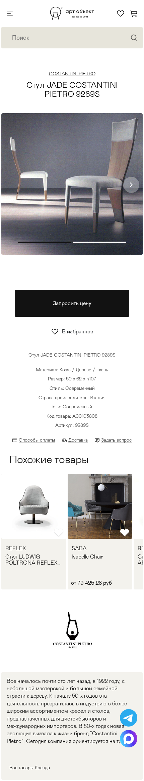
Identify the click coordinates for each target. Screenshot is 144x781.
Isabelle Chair (87, 557)
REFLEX (15, 548)
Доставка (78, 440)
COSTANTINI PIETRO (72, 74)
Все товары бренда (29, 768)
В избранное (77, 331)
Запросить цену (72, 303)
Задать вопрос (116, 440)
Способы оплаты (37, 440)
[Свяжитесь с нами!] (128, 718)
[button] (131, 185)
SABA (79, 548)
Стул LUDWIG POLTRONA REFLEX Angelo (31, 560)
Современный (77, 407)
